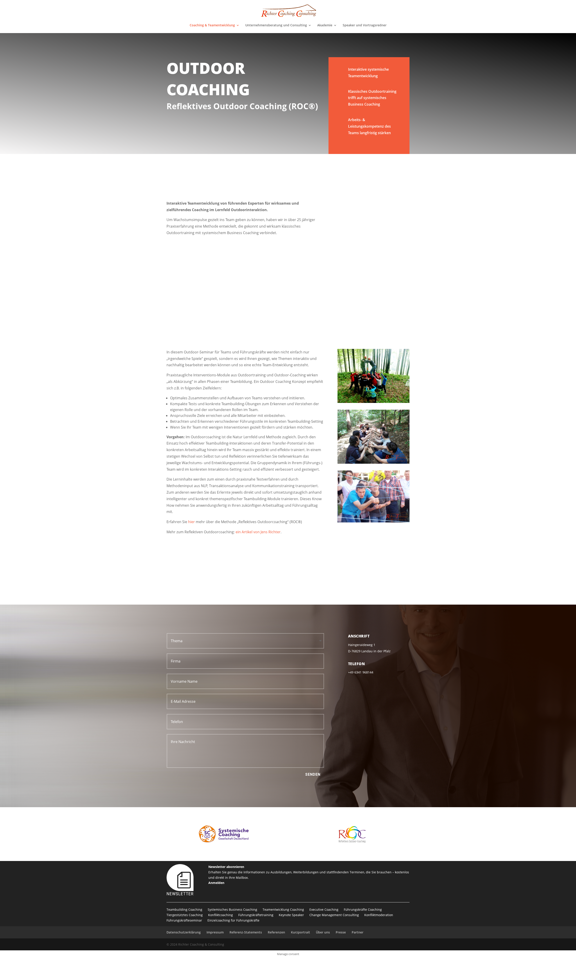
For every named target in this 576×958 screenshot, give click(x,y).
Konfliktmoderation (378, 915)
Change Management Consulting (334, 915)
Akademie (324, 25)
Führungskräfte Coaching (363, 909)
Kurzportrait (300, 932)
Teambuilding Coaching (184, 909)
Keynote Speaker (291, 915)
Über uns (323, 932)
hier (191, 521)
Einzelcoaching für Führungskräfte (233, 920)
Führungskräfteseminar (184, 920)
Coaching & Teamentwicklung (212, 25)
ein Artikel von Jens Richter (258, 531)
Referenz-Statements (246, 932)
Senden (312, 774)
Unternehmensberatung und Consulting (276, 25)
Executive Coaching (323, 909)
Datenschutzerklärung (183, 932)
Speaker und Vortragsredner (365, 25)
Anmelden (216, 883)
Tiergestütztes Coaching (184, 915)
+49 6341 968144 (367, 581)
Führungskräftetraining (255, 915)
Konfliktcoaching (220, 915)
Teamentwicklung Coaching (283, 909)
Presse (341, 932)
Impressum (215, 932)
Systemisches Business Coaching (232, 909)
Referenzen (276, 932)
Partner (357, 932)
